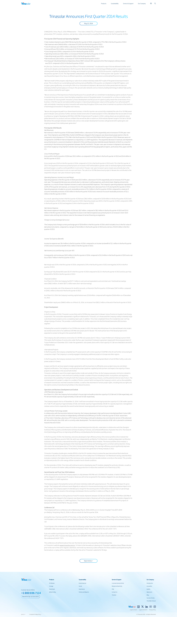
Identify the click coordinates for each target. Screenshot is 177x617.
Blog (148, 595)
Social (80, 586)
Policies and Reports (84, 592)
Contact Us (114, 592)
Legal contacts (133, 610)
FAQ (113, 589)
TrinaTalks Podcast (151, 601)
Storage (51, 586)
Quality (148, 589)
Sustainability (114, 3)
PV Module (51, 583)
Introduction (150, 583)
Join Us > (23, 614)
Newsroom (149, 592)
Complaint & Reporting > (35, 614)
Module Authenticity (117, 586)
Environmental (82, 583)
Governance (82, 589)
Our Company (142, 3)
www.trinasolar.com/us (67, 545)
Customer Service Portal (118, 583)
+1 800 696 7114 (31, 593)
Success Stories (151, 598)
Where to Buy (52, 592)
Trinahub (114, 595)
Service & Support (128, 3)
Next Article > (88, 561)
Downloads (52, 589)
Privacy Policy (152, 610)
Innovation (149, 586)
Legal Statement (143, 610)
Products (103, 3)
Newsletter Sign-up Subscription (30, 596)
